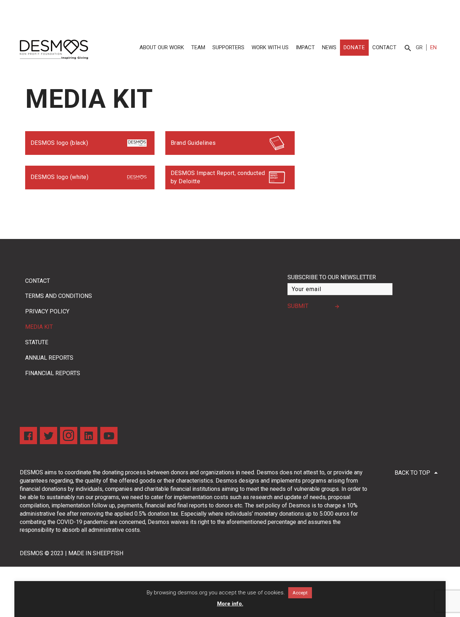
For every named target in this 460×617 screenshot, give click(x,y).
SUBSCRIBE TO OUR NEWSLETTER (332, 277)
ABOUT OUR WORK (161, 47)
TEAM (198, 47)
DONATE (354, 47)
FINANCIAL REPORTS (52, 373)
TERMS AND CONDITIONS (58, 296)
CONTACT (384, 47)
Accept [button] (300, 592)
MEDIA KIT (39, 326)
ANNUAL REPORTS (49, 357)
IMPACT (305, 47)
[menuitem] (421, 47)
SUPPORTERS (228, 47)
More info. (230, 603)
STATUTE (36, 342)
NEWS (329, 47)
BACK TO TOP (417, 473)
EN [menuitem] (433, 47)
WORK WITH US (270, 47)
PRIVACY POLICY (47, 311)
